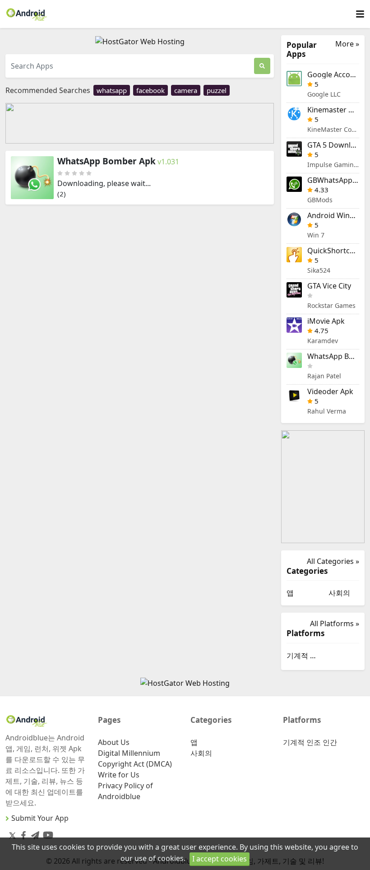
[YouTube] (46, 833)
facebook (150, 90)
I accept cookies (219, 859)
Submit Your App (40, 818)
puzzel (217, 90)
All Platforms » (334, 623)
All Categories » (333, 561)
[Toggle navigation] (360, 14)
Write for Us (118, 775)
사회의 (339, 593)
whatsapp (112, 90)
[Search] (262, 66)
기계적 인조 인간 (302, 656)
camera (185, 90)
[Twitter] (12, 834)
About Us (114, 742)
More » (347, 44)
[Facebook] (22, 833)
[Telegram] (33, 833)
